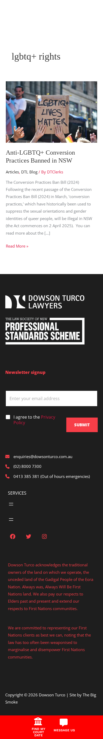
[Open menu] (11, 504)
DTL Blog (29, 171)
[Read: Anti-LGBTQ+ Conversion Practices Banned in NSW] (51, 111)
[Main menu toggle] (12, 11)
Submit (82, 424)
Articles (12, 171)
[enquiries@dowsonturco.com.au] (38, 456)
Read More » (17, 246)
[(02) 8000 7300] (23, 466)
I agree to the (34, 420)
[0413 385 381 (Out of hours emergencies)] (47, 476)
